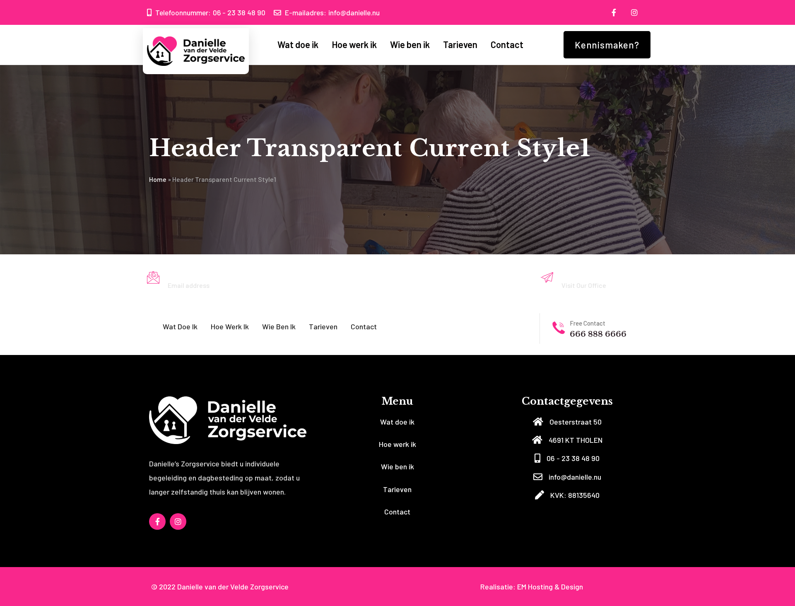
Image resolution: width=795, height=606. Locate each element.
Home (157, 179)
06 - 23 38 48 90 (210, 12)
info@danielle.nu (332, 12)
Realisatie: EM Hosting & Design (531, 586)
